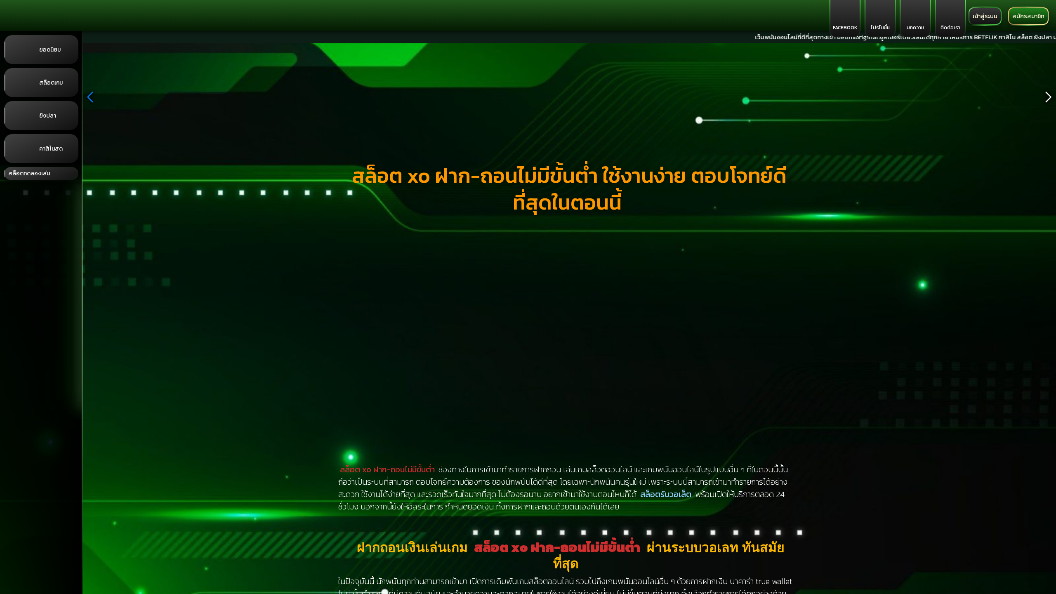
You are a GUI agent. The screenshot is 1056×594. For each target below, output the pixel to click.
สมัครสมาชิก (1028, 16)
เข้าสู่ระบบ (985, 16)
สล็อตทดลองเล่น (29, 173)
